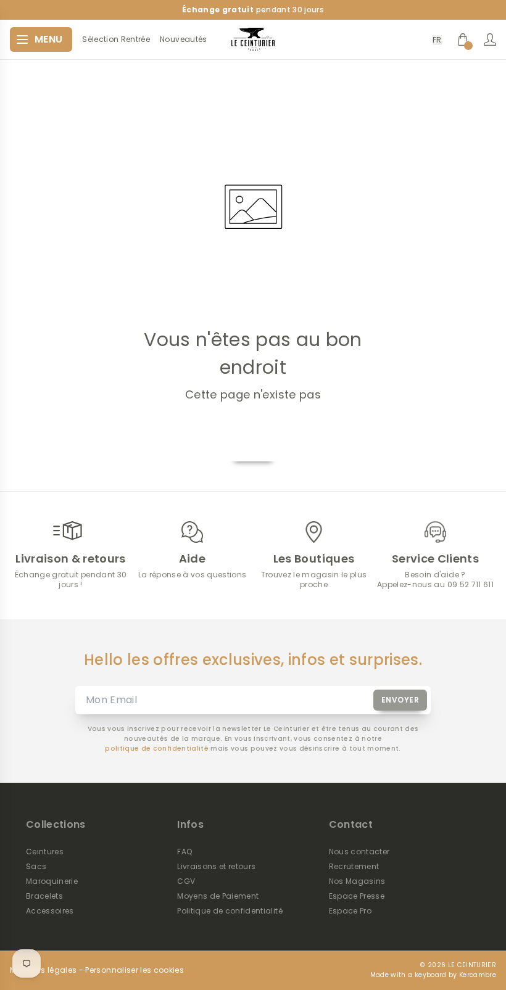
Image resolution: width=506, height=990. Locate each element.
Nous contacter (359, 852)
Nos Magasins (357, 881)
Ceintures (45, 852)
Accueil (253, 447)
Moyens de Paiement (218, 896)
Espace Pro (350, 911)
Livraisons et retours (216, 867)
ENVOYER (400, 700)
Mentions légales (43, 970)
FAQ (184, 852)
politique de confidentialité (157, 748)
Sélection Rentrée (116, 39)
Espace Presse (356, 896)
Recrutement (354, 867)
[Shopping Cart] (463, 39)
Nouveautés (183, 39)
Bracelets (44, 896)
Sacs (36, 867)
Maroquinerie (52, 881)
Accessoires (50, 911)
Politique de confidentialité (230, 911)
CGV (186, 881)
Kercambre (477, 975)
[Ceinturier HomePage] (253, 39)
